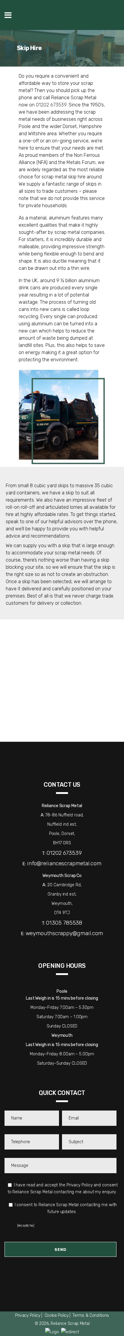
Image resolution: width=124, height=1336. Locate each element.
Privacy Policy (27, 1315)
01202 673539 (51, 105)
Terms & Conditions (91, 1315)
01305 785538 (64, 922)
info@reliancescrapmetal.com (64, 863)
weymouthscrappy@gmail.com (64, 933)
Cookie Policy (57, 1315)
